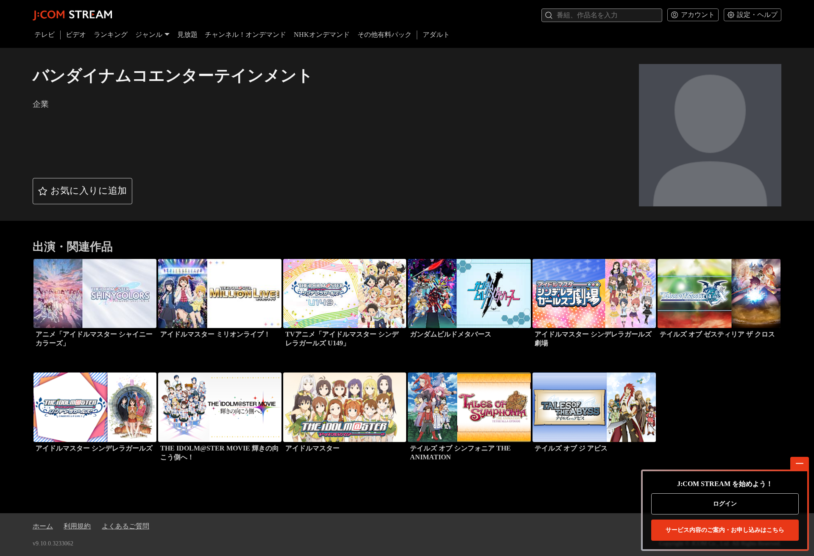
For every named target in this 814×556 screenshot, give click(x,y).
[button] (83, 191)
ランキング (111, 34)
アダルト (436, 34)
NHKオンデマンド (322, 34)
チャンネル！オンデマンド (245, 34)
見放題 (187, 34)
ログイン (725, 503)
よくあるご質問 (125, 526)
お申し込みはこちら (725, 530)
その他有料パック (384, 34)
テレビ (44, 34)
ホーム (43, 526)
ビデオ (76, 34)
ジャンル (148, 34)
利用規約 (77, 526)
